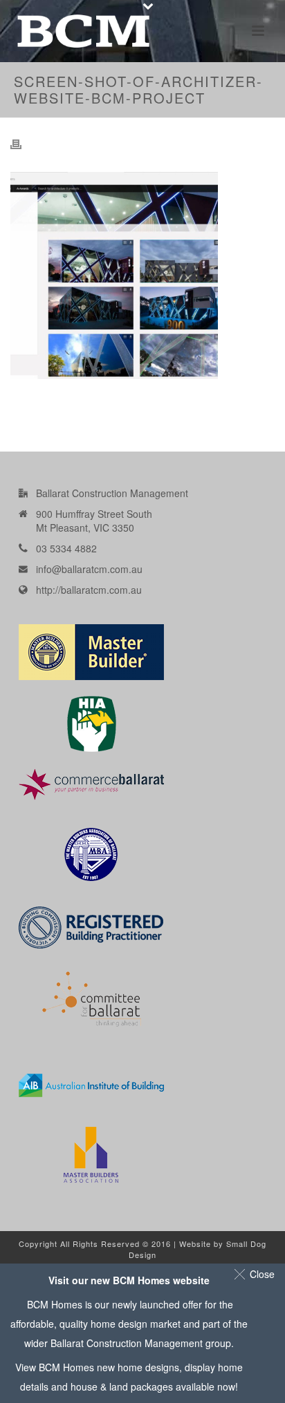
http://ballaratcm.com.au (89, 589)
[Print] (22, 143)
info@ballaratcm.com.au (89, 569)
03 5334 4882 (66, 548)
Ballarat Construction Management (126, 1343)
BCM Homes (66, 1367)
